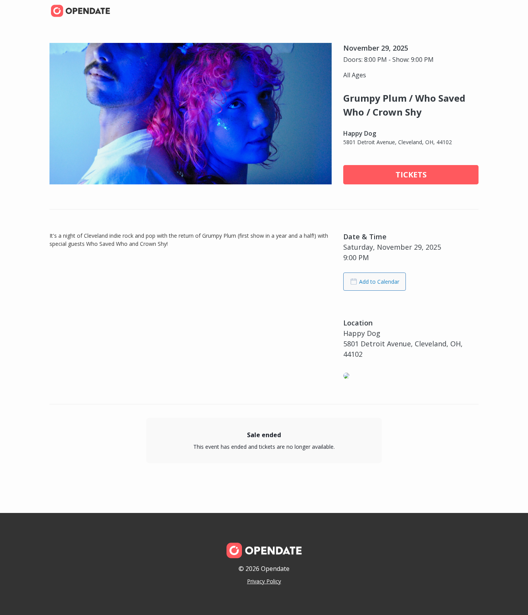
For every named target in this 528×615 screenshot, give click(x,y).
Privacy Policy (264, 581)
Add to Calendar (379, 281)
